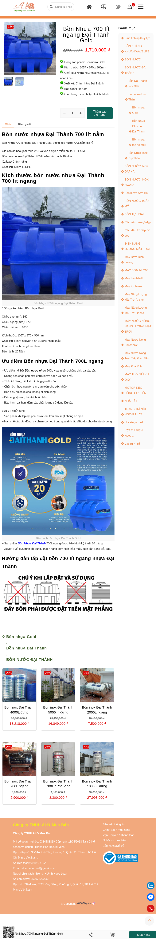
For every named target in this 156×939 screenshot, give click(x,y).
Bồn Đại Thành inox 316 (137, 83)
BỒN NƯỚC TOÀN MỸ (137, 203)
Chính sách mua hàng (116, 829)
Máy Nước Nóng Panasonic (135, 342)
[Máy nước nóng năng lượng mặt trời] (118, 6)
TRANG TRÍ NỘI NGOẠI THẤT (135, 411)
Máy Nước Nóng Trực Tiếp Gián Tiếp (137, 355)
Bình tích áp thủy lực (137, 38)
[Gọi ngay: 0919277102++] (150, 908)
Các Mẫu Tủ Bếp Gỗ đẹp (137, 233)
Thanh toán (127, 835)
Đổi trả (120, 845)
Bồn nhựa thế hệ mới (139, 142)
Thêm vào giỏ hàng (100, 113)
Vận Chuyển (110, 835)
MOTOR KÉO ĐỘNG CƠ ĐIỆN (135, 390)
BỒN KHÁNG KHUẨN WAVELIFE (137, 48)
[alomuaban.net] (23, 6)
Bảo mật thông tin (113, 824)
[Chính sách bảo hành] (118, 835)
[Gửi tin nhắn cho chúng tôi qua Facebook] (150, 897)
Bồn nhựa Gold (21, 637)
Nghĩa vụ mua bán (114, 840)
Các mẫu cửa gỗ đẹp (138, 222)
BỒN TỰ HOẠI (134, 214)
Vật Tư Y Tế (132, 443)
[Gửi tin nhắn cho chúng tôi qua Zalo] (150, 888)
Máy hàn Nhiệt (134, 278)
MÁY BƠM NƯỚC (136, 270)
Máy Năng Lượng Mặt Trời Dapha (136, 310)
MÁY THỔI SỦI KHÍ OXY (137, 377)
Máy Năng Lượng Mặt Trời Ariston (136, 297)
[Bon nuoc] (104, 6)
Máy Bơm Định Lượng (134, 259)
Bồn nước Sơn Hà (136, 192)
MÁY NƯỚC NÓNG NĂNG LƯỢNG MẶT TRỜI (138, 326)
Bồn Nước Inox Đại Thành (138, 155)
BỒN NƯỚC (133, 59)
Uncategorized (134, 422)
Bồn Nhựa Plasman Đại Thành (138, 126)
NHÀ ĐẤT (131, 401)
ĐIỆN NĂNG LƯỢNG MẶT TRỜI (137, 246)
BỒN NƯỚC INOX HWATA (137, 182)
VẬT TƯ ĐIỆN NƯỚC (134, 433)
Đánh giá (24, 124)
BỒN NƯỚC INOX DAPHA (137, 169)
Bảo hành (109, 845)
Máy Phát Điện (134, 366)
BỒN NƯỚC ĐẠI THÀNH (29, 659)
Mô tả (8, 124)
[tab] (8, 124)
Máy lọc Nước (134, 286)
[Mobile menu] (140, 6)
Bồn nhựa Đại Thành (26, 648)
